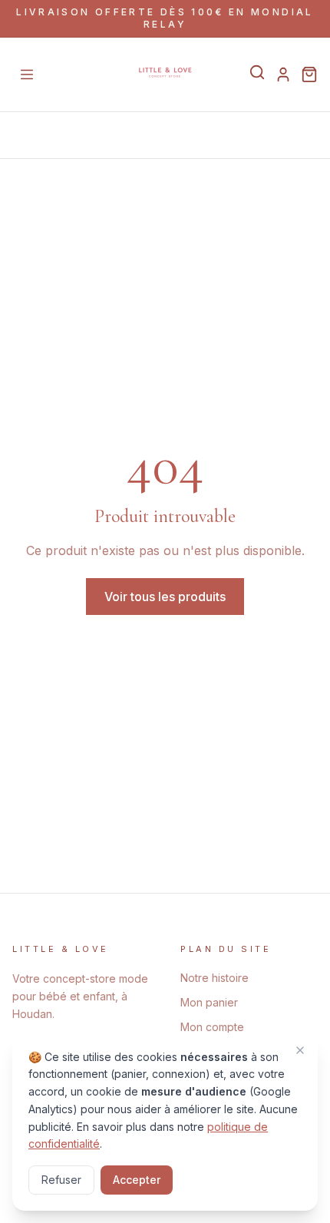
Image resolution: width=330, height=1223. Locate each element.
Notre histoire (214, 977)
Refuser (61, 1179)
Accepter (136, 1179)
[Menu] (26, 74)
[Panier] (309, 74)
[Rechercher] (257, 72)
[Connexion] (283, 74)
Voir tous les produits (165, 596)
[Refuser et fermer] (300, 1050)
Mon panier (209, 1002)
